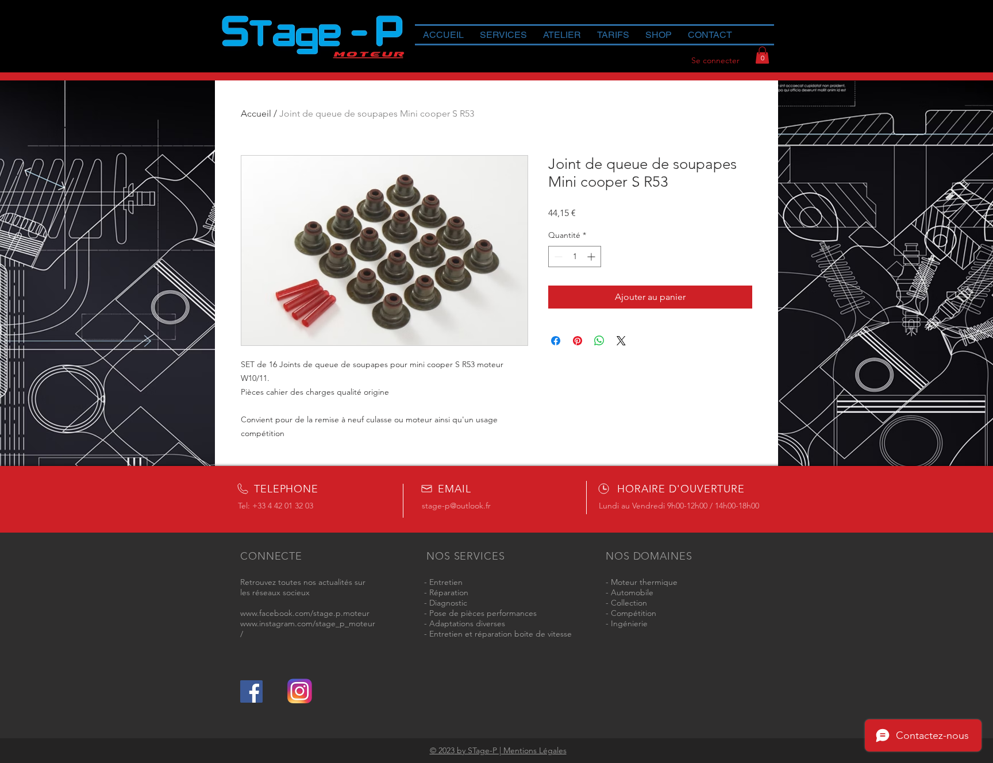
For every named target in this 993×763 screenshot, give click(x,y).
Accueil (256, 113)
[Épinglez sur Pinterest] (577, 341)
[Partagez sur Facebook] (556, 341)
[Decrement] (557, 256)
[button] (762, 55)
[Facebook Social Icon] (251, 691)
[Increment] (592, 256)
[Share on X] (621, 341)
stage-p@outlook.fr (456, 505)
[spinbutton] (574, 256)
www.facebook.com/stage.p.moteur (305, 613)
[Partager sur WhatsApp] (599, 341)
